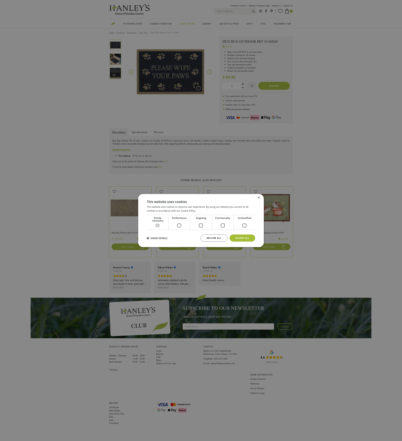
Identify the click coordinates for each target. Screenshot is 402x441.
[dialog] (201, 220)
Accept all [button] (242, 237)
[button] (157, 238)
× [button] (259, 197)
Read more (202, 210)
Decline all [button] (214, 237)
